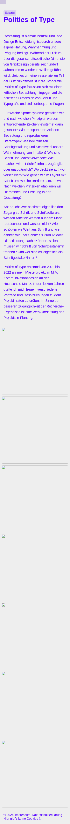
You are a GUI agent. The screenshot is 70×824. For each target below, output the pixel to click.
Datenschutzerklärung (47, 815)
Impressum (22, 815)
